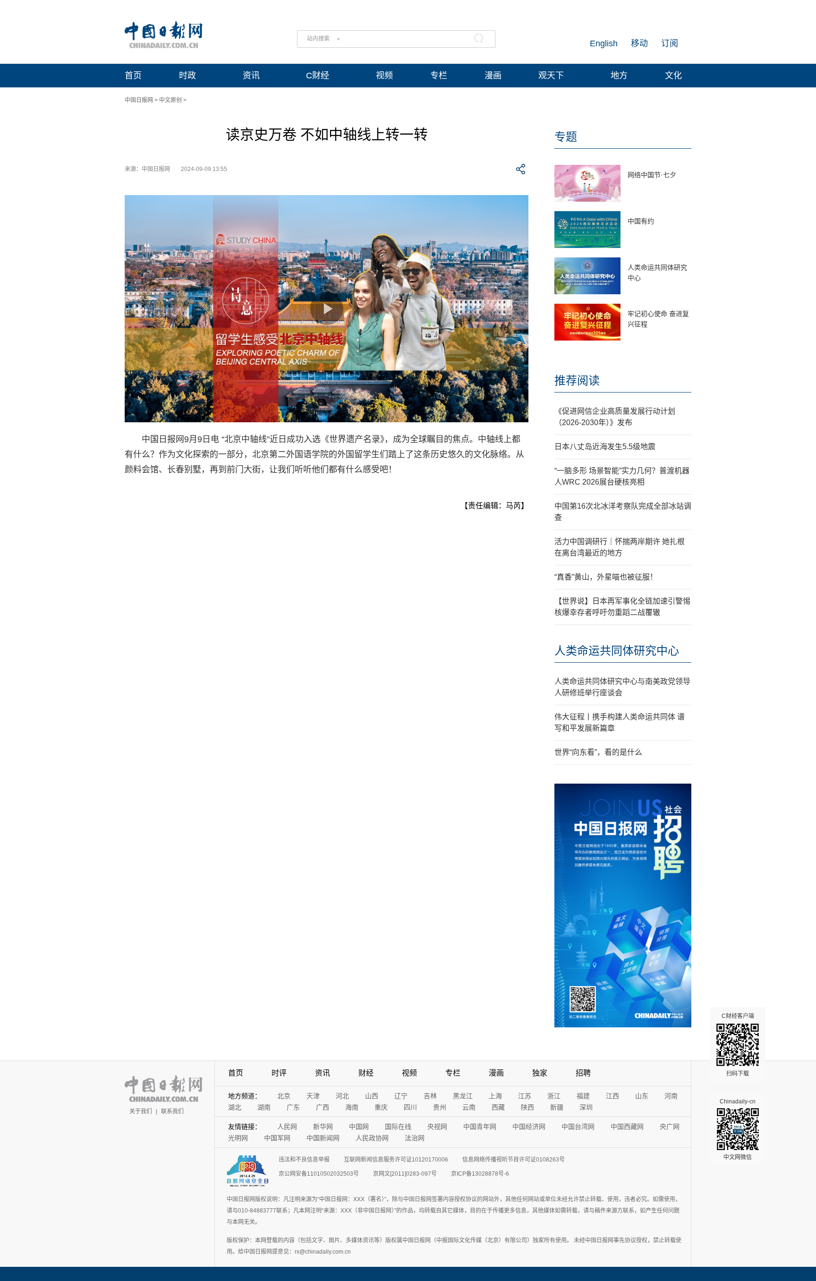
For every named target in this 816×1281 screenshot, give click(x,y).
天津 (313, 1096)
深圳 (586, 1107)
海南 (351, 1107)
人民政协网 (372, 1138)
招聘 (583, 1073)
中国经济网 (528, 1126)
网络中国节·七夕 (652, 175)
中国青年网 (479, 1126)
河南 (671, 1096)
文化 (673, 75)
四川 (410, 1107)
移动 (639, 43)
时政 (187, 75)
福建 (583, 1096)
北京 (283, 1096)
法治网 (415, 1138)
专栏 (438, 75)
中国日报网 (139, 100)
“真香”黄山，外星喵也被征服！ (605, 577)
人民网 (287, 1126)
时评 (279, 1073)
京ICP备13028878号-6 (480, 1173)
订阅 (669, 43)
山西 (371, 1096)
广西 (322, 1107)
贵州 (439, 1107)
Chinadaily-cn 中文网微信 (738, 1129)
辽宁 (401, 1096)
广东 (293, 1107)
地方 (619, 75)
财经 (366, 1073)
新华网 (323, 1126)
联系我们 (172, 1111)
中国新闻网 (323, 1138)
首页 (133, 75)
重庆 (381, 1107)
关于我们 (140, 1111)
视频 (384, 75)
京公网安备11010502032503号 (319, 1173)
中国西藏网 (627, 1126)
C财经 (317, 75)
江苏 (524, 1096)
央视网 (437, 1126)
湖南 (264, 1107)
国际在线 (398, 1126)
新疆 (556, 1107)
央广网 (670, 1126)
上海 (495, 1096)
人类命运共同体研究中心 (616, 650)
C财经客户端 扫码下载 (738, 1045)
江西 (612, 1096)
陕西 (527, 1107)
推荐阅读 (577, 380)
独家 (539, 1073)
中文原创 (170, 100)
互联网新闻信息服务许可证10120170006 (396, 1159)
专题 (565, 136)
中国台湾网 (578, 1126)
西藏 (498, 1107)
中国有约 (641, 221)
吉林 (430, 1096)
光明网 (238, 1138)
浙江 (554, 1096)
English (604, 43)
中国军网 (277, 1138)
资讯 (251, 75)
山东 (641, 1096)
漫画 (493, 75)
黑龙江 (463, 1096)
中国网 (359, 1126)
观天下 (551, 75)
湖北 (234, 1107)
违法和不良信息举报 (304, 1159)
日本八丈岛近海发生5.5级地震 (604, 447)
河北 (342, 1096)
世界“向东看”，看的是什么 (598, 752)
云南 (469, 1107)
